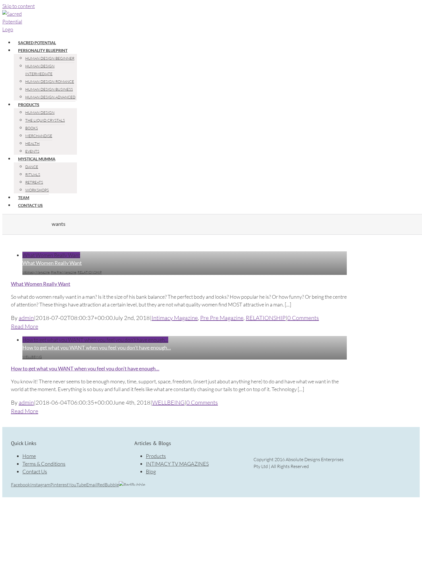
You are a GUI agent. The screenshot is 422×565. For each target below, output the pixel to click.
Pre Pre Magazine (63, 272)
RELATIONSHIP (90, 272)
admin (26, 317)
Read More (24, 326)
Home (29, 456)
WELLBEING (32, 357)
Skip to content (18, 6)
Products (156, 456)
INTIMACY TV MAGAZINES (177, 464)
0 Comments (303, 317)
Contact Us (34, 471)
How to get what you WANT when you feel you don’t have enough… (95, 340)
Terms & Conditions (43, 464)
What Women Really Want (51, 255)
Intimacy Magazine (36, 272)
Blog (151, 471)
